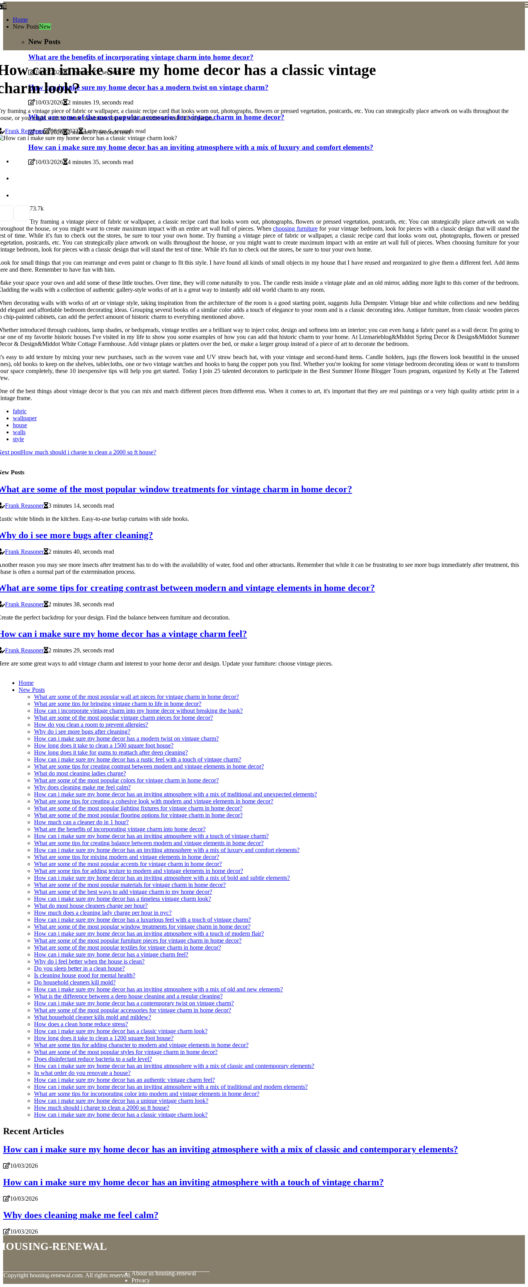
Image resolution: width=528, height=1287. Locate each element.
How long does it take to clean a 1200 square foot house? (104, 1038)
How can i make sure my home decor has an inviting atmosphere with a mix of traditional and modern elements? (171, 1086)
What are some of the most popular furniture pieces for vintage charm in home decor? (138, 940)
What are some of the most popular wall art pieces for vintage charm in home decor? (136, 696)
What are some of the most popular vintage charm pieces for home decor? (123, 717)
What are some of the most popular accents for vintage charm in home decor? (128, 864)
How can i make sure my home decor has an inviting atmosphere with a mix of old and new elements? (158, 989)
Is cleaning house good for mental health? (84, 975)
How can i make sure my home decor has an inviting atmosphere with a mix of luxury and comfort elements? (167, 850)
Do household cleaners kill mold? (75, 982)
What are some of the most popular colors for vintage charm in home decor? (126, 780)
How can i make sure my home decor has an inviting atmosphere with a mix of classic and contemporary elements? (174, 1066)
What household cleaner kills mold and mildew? (92, 1017)
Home (20, 19)
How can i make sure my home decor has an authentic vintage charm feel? (124, 1079)
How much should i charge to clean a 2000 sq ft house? (101, 1107)
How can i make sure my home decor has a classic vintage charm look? (121, 1031)
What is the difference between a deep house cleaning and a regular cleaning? (128, 996)
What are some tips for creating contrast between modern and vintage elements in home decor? (149, 766)
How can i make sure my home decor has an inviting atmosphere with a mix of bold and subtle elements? (162, 878)
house (20, 425)
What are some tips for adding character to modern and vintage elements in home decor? (141, 1045)
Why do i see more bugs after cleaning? (82, 731)
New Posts (32, 689)
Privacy (140, 1280)
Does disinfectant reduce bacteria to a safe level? (93, 1059)
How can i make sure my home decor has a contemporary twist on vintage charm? (134, 1003)
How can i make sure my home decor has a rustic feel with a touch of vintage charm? (137, 759)
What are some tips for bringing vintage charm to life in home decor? (117, 703)
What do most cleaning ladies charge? (80, 773)
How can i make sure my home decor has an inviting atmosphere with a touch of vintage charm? (151, 836)
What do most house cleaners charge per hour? (91, 905)
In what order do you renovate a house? (82, 1073)
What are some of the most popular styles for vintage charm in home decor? (126, 1052)
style (18, 439)
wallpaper (25, 418)
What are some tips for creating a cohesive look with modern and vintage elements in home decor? (153, 801)
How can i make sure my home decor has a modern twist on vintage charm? (126, 738)
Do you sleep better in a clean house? (79, 968)
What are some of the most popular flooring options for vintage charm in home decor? (138, 815)
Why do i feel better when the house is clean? (89, 961)
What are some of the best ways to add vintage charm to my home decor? (123, 891)
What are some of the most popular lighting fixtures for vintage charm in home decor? (138, 808)
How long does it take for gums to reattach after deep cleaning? (111, 752)
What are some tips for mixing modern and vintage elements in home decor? (126, 857)
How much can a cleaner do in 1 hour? (81, 822)
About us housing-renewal (163, 1273)
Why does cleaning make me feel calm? (82, 787)
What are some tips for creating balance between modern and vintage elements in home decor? (149, 843)
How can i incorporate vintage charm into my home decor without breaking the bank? (138, 710)
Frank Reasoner (24, 131)
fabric (20, 411)
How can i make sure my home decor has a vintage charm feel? (111, 954)
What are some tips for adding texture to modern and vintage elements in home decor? (138, 871)
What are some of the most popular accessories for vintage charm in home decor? (132, 1010)
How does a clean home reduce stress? (81, 1024)
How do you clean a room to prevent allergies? (91, 724)
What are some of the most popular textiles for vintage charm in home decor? (127, 947)
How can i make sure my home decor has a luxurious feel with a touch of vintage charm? (142, 919)
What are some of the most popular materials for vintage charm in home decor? (130, 884)
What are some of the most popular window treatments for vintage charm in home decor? (142, 926)
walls (19, 432)
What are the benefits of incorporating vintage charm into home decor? (120, 829)
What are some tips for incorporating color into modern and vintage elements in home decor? (146, 1093)
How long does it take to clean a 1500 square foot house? (104, 745)
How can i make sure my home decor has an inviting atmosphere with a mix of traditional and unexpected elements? (175, 794)
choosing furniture (295, 228)
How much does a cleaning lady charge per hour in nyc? (103, 912)
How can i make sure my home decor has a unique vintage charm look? (121, 1100)
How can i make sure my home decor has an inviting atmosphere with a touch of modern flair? (149, 933)
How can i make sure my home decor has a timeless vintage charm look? (122, 898)
